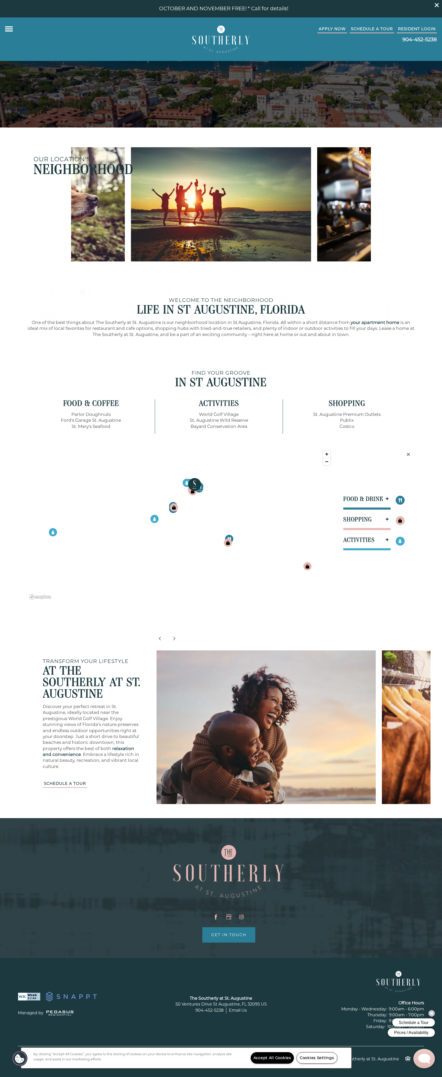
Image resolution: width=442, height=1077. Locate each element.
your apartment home (375, 322)
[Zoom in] (326, 454)
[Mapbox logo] (40, 597)
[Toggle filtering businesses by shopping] (400, 520)
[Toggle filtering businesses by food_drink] (400, 500)
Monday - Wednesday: (364, 1009)
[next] (174, 638)
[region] (180, 524)
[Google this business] (228, 917)
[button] (436, 5)
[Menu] (9, 29)
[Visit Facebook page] (215, 917)
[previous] (160, 638)
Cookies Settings (317, 1057)
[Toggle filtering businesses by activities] (400, 541)
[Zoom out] (326, 461)
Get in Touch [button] (228, 934)
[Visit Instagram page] (241, 917)
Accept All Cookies (272, 1057)
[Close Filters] (408, 454)
